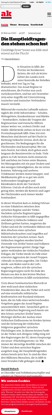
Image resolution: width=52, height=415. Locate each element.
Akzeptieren (10, 411)
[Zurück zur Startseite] (6, 13)
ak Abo (48, 2)
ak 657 (22, 33)
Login (32, 2)
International (34, 33)
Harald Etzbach (12, 59)
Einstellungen (27, 411)
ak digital (39, 2)
